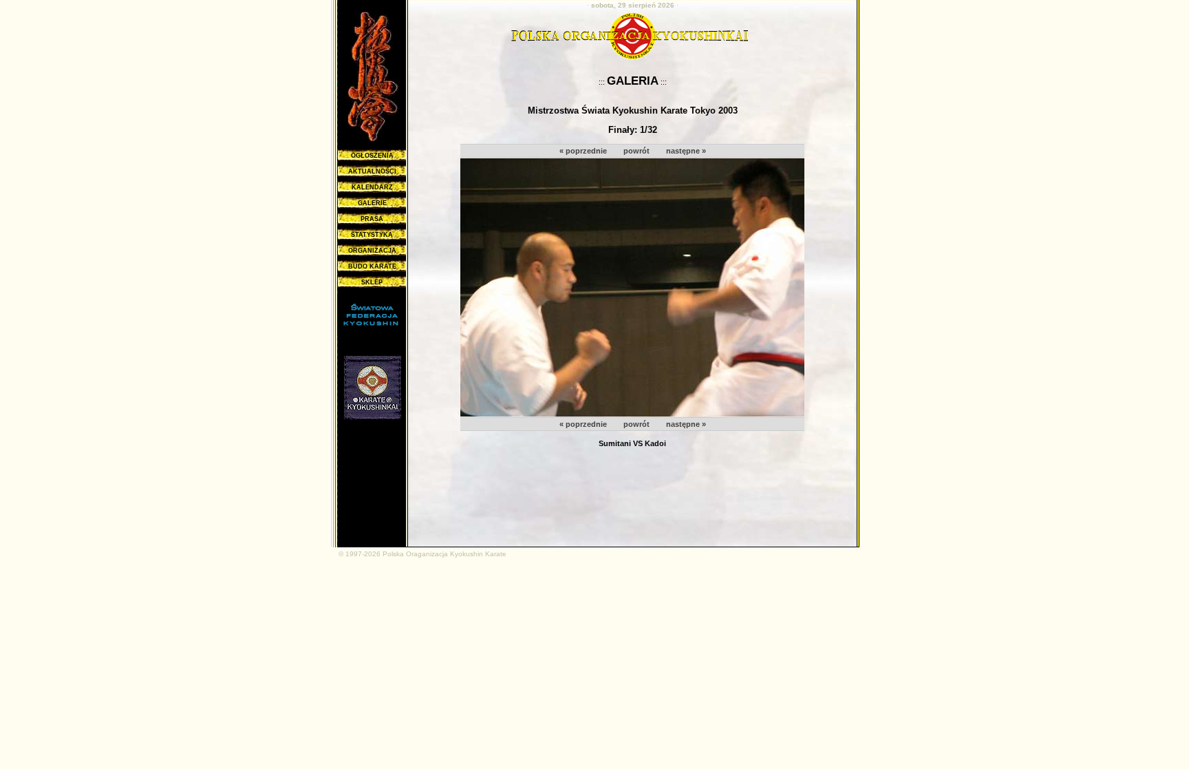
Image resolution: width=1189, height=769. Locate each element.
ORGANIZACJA (372, 250)
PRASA (372, 218)
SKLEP (372, 282)
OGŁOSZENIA (372, 155)
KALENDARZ (372, 187)
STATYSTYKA (372, 234)
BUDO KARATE (372, 266)
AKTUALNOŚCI (372, 171)
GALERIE (372, 203)
